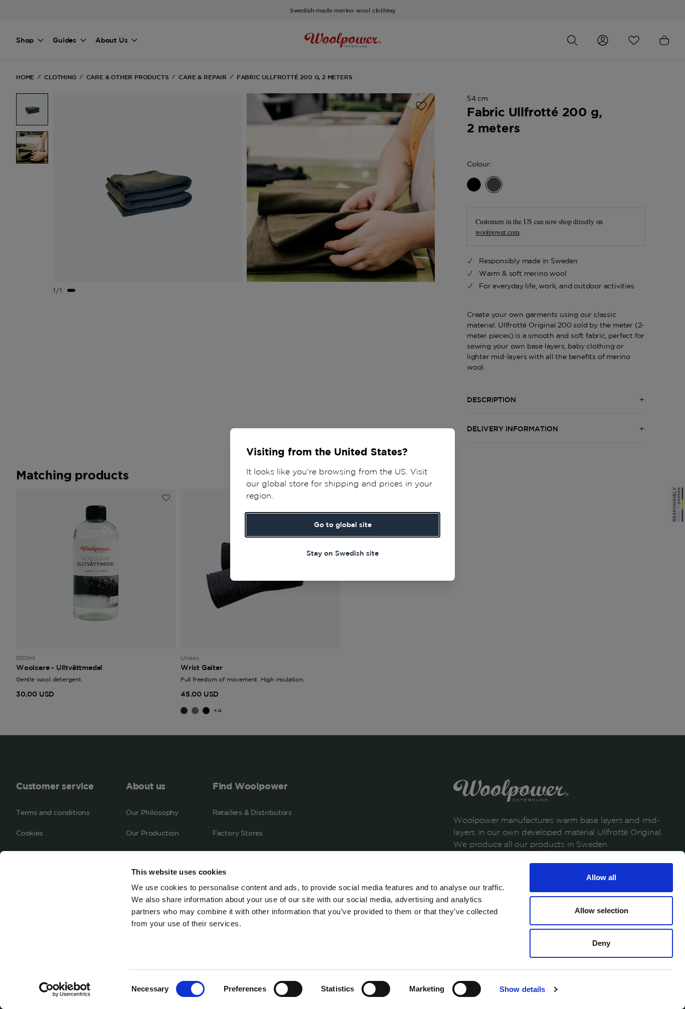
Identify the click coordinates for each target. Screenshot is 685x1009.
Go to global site (343, 525)
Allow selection (601, 910)
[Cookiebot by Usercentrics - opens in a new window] (65, 989)
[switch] (288, 989)
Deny (601, 943)
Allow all (601, 877)
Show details (522, 989)
